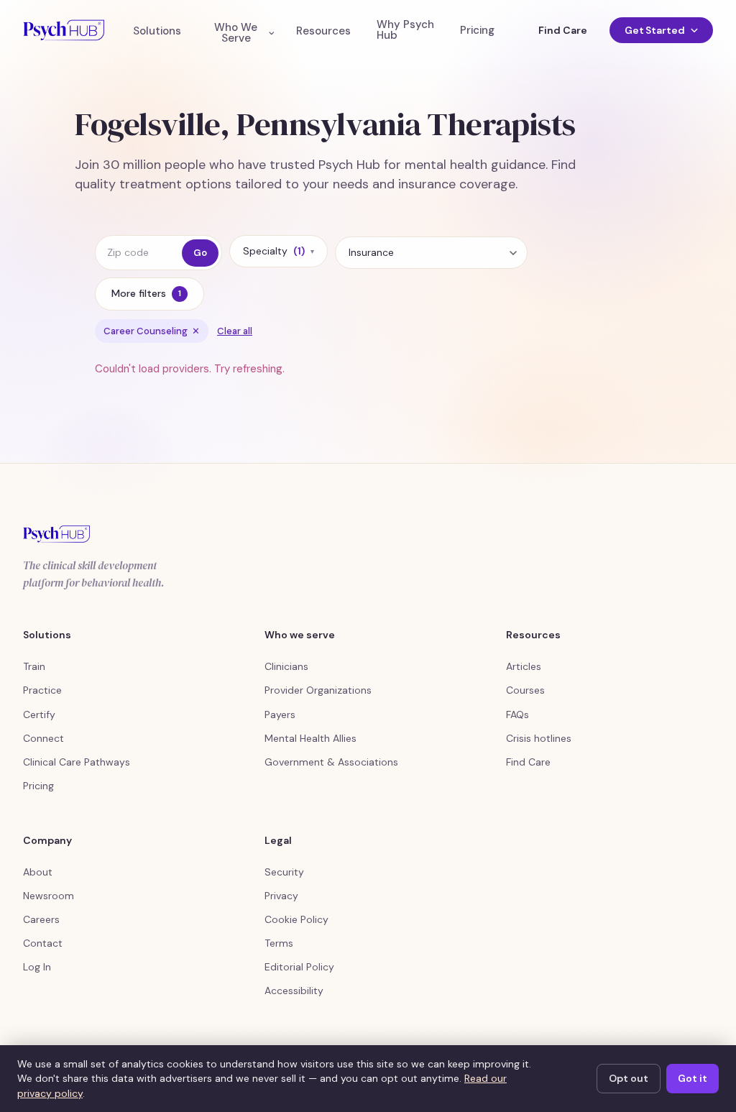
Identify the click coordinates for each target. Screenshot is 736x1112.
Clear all (234, 331)
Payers (279, 714)
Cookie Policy (296, 919)
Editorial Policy (299, 966)
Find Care (562, 30)
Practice (42, 690)
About (37, 871)
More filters (146, 293)
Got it (692, 1078)
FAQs (517, 714)
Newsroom (48, 895)
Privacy (281, 895)
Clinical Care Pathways (76, 761)
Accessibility (293, 990)
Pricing (477, 30)
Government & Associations (331, 761)
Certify (39, 714)
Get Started (655, 30)
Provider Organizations (318, 690)
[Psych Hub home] (63, 30)
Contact (43, 943)
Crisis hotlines (538, 738)
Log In (37, 966)
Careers (41, 919)
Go (200, 253)
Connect (43, 738)
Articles (523, 666)
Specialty (278, 250)
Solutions (157, 31)
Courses (525, 690)
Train (34, 666)
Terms (278, 943)
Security (284, 871)
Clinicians (286, 666)
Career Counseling (152, 331)
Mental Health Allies (310, 738)
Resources (323, 31)
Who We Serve (235, 33)
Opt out (628, 1078)
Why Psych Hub (405, 30)
